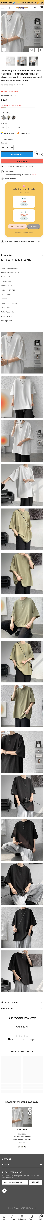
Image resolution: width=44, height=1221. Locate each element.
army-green (22, 1147)
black (25, 1147)
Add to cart (17, 154)
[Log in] (35, 8)
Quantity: (4, 143)
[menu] (2, 7)
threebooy (22, 1134)
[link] (11, 1088)
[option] (22, 31)
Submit (35, 1182)
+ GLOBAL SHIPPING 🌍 (20, 3)
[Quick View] (30, 1113)
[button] (36, 50)
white (19, 1147)
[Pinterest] (4, 1191)
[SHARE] (41, 154)
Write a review (22, 1027)
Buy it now (22, 161)
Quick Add (22, 1129)
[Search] (9, 7)
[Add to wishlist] (36, 154)
